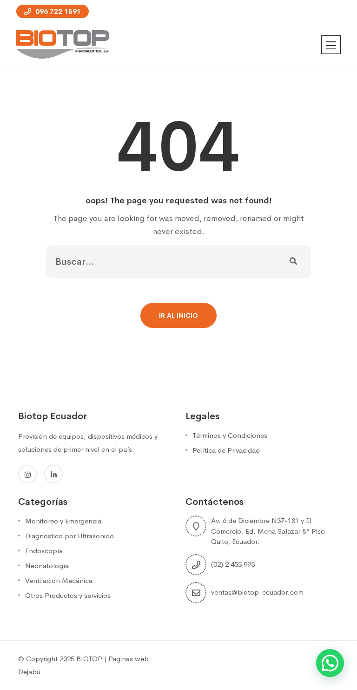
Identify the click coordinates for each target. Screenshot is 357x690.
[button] (330, 663)
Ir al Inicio (178, 315)
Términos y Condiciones (229, 435)
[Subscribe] (293, 261)
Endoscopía (44, 550)
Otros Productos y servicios (68, 595)
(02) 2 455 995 (233, 564)
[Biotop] (62, 44)
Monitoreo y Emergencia (63, 520)
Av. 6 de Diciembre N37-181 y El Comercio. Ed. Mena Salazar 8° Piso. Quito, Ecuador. (269, 531)
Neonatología (47, 565)
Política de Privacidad (226, 450)
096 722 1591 (57, 11)
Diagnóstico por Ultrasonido (69, 535)
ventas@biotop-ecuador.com (257, 592)
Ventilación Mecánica (59, 580)
